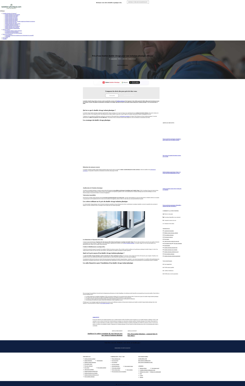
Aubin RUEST (114, 58)
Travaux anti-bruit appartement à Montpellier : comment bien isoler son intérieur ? (172, 206)
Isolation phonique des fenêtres (11, 20)
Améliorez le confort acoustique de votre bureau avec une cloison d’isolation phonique (105, 334)
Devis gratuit (5, 37)
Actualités (5, 38)
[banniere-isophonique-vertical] (121, 184)
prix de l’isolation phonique (128, 243)
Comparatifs (7, 36)
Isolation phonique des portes (11, 22)
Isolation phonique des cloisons (11, 19)
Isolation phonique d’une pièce (11, 16)
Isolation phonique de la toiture (11, 18)
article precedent (117, 330)
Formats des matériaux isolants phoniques (13, 30)
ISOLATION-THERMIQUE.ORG (145, 362)
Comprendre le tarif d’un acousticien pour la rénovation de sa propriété (19, 35)
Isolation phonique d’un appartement (12, 14)
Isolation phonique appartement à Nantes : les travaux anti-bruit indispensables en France (171, 173)
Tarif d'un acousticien (122, 65)
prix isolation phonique (105, 303)
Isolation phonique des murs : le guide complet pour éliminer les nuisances (20, 21)
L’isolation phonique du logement (9, 13)
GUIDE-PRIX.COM (142, 358)
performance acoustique (125, 116)
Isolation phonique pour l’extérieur (12, 27)
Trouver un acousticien (7, 34)
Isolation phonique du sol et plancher (12, 26)
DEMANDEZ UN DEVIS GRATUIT (122, 348)
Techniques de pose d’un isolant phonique (13, 33)
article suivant (132, 330)
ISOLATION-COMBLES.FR (144, 360)
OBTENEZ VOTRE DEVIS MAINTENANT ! (138, 2)
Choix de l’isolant (6, 29)
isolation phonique (120, 101)
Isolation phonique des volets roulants (12, 23)
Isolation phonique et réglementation (12, 28)
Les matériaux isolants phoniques (11, 31)
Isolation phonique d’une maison (11, 15)
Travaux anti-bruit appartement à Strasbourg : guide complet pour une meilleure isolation (172, 139)
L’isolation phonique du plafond (11, 24)
